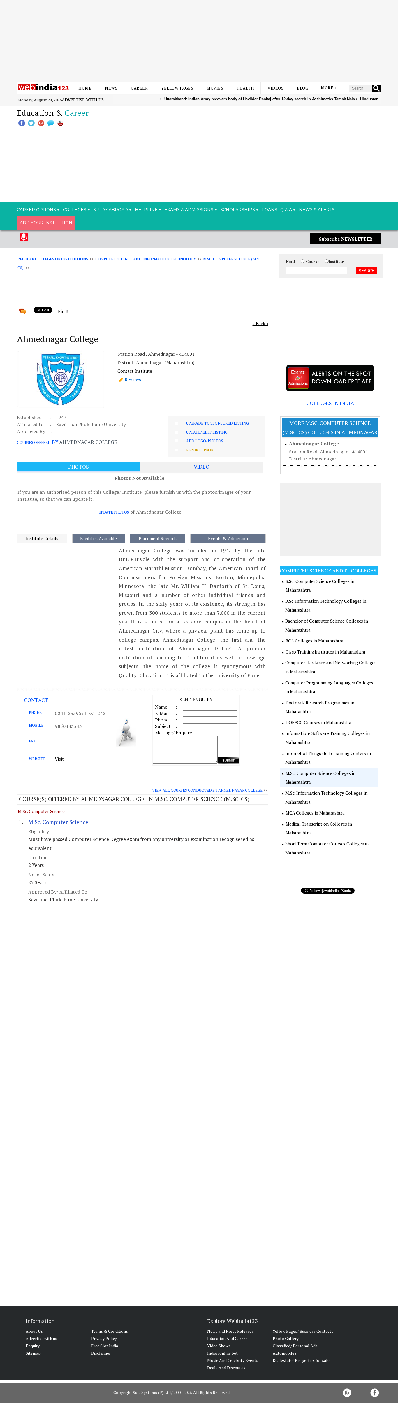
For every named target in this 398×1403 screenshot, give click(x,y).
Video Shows (218, 1345)
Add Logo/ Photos (204, 441)
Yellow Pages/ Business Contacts (303, 1331)
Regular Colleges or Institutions (52, 259)
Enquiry (33, 1345)
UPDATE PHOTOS (114, 512)
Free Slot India (104, 1345)
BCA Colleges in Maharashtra (315, 641)
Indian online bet (222, 1353)
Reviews (133, 379)
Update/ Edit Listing (207, 432)
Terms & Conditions (109, 1331)
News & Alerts (316, 209)
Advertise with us (83, 100)
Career (139, 88)
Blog (302, 88)
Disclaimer (101, 1353)
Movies (215, 88)
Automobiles (284, 1353)
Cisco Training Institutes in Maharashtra (325, 652)
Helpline (146, 209)
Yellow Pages (177, 88)
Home (84, 88)
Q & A (286, 209)
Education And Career (227, 1338)
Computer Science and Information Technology (145, 259)
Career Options (36, 209)
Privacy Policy (104, 1338)
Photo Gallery (286, 1338)
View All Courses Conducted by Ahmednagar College (207, 790)
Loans (269, 209)
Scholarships (237, 209)
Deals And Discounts (226, 1367)
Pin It (63, 311)
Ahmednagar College (314, 443)
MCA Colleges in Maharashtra (315, 813)
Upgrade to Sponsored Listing (217, 423)
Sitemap (33, 1353)
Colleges (74, 209)
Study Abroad (110, 209)
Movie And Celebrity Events (232, 1360)
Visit (59, 759)
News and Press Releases (230, 1331)
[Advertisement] (199, 41)
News (111, 88)
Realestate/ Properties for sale (301, 1360)
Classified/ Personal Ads (295, 1345)
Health (245, 88)
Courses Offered (34, 442)
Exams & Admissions (189, 209)
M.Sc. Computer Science (41, 811)
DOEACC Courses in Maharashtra (318, 722)
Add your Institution (46, 222)
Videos (275, 88)
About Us (34, 1331)
